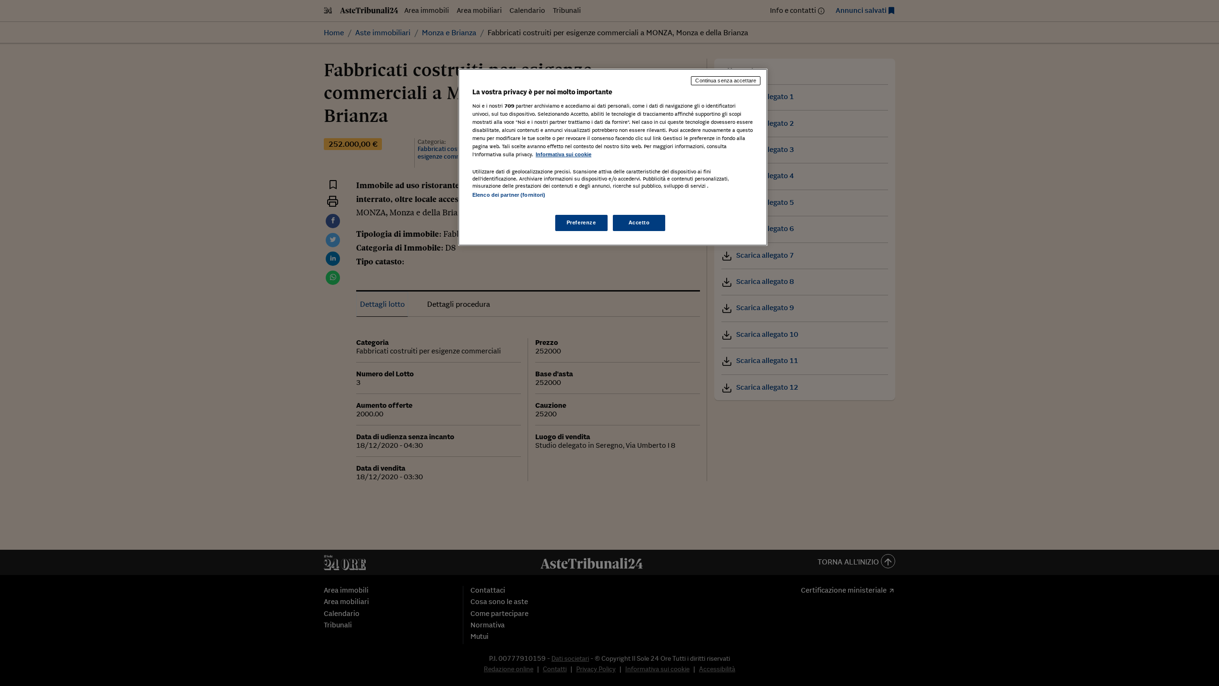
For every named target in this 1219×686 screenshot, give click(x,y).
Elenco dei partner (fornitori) (508, 195)
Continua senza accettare (725, 80)
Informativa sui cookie (563, 154)
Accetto (639, 222)
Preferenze (581, 222)
